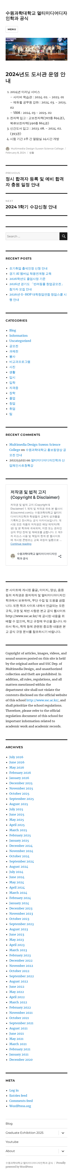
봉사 (12, 356)
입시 (12, 377)
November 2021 (21, 1013)
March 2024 (18, 893)
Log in (14, 1090)
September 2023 (21, 924)
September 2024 (21, 861)
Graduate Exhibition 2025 (24, 1133)
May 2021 (16, 1039)
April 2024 (17, 887)
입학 (12, 382)
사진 (12, 367)
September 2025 (21, 799)
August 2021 (18, 1028)
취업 (12, 408)
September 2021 (21, 1023)
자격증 (13, 388)
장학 (12, 393)
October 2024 (19, 856)
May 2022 (16, 992)
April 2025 (17, 825)
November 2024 (21, 851)
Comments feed (21, 1101)
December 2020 (21, 1059)
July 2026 (16, 757)
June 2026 (17, 762)
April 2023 (17, 945)
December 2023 (20, 908)
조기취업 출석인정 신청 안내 (28, 268)
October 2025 (19, 793)
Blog (12, 330)
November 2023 (21, 913)
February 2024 (20, 898)
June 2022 (16, 986)
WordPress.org (20, 1106)
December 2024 (21, 846)
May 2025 (16, 819)
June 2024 (16, 877)
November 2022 (21, 966)
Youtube (12, 1142)
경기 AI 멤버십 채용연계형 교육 (30, 273)
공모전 (13, 346)
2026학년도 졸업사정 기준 (27, 279)
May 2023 (16, 939)
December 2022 (21, 960)
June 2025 (16, 814)
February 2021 (19, 1049)
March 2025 (18, 830)
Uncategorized (20, 341)
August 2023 (18, 929)
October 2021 (19, 1018)
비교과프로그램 (19, 362)
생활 (31, 152)
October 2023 (19, 919)
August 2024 (18, 866)
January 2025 (19, 840)
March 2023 (18, 950)
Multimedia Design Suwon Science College (37, 148)
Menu (12, 29)
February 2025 (20, 835)
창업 (12, 403)
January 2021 (18, 1054)
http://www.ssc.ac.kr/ (42, 700)
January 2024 (19, 903)
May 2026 (16, 767)
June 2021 (16, 1033)
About (10, 1151)
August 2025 (18, 804)
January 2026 (19, 778)
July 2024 (16, 872)
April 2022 (17, 997)
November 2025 (21, 788)
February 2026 (20, 773)
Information (18, 335)
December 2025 (21, 783)
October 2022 (19, 971)
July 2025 (16, 809)
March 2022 (18, 1002)
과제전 (13, 351)
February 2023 (20, 955)
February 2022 (20, 1007)
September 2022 (21, 976)
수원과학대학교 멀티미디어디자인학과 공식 (29, 1162)
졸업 (12, 398)
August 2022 (18, 981)
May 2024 (16, 882)
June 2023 (16, 934)
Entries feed (18, 1095)
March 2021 (18, 1044)
